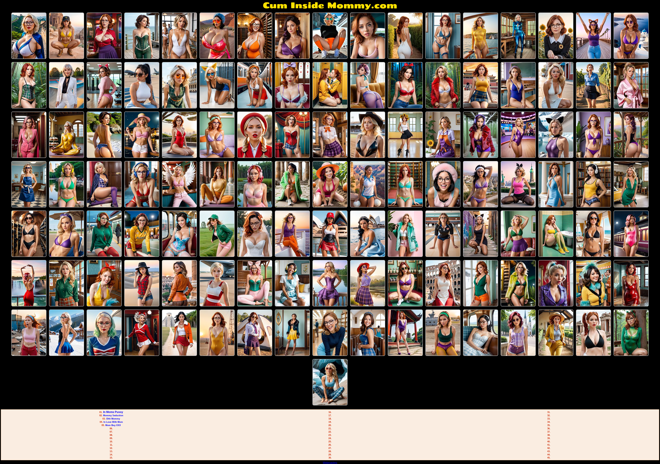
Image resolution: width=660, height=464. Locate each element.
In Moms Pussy (113, 412)
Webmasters (330, 462)
